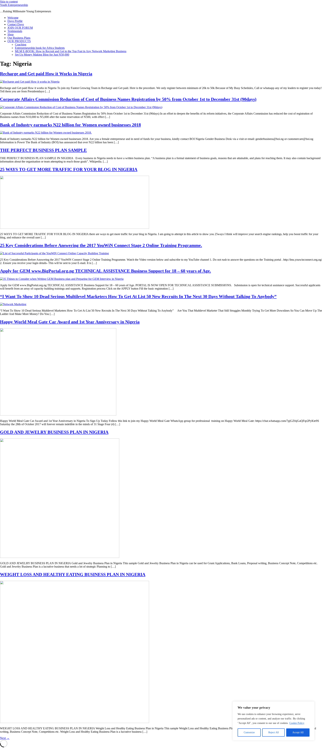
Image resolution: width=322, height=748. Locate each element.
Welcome (12, 17)
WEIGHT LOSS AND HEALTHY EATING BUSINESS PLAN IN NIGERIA (72, 574)
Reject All (273, 732)
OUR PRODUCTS (19, 41)
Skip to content (9, 1)
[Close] (310, 704)
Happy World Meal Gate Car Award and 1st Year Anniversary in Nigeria (70, 321)
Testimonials (14, 31)
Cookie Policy (296, 723)
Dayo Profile (15, 21)
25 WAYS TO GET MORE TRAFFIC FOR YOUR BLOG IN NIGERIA (68, 169)
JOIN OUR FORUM (20, 27)
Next (5, 738)
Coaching (20, 44)
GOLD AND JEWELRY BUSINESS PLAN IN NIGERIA (54, 432)
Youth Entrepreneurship (14, 5)
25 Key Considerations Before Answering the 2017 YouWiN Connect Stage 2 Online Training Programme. (101, 245)
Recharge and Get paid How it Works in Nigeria (46, 73)
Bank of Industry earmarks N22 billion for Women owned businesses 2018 (70, 124)
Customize (249, 732)
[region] (274, 721)
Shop (10, 34)
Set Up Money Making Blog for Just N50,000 (42, 54)
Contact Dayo (15, 24)
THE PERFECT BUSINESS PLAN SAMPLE (43, 150)
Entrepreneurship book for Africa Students (40, 47)
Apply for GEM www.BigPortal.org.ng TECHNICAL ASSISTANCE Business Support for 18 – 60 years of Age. (105, 270)
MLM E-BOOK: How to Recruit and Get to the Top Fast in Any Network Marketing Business (70, 51)
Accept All (298, 732)
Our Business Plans (18, 37)
